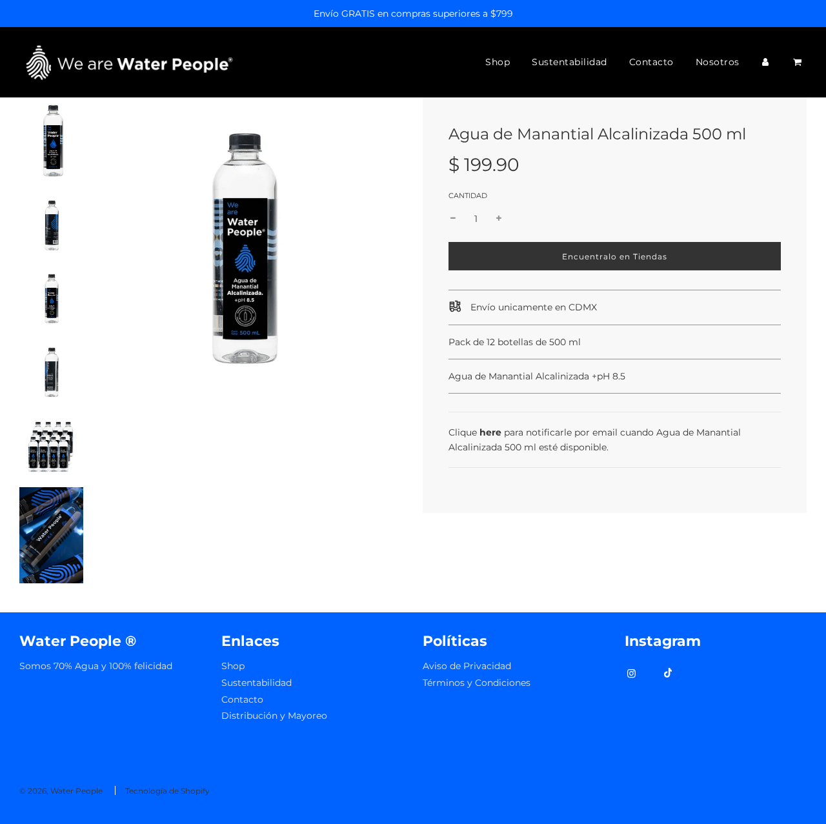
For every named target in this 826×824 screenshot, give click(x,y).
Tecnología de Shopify (167, 791)
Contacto (651, 62)
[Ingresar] (765, 62)
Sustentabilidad (569, 62)
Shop (497, 62)
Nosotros (718, 62)
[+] (498, 218)
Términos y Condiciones (476, 682)
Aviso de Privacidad (467, 666)
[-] (453, 218)
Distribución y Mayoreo (274, 715)
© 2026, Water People (61, 791)
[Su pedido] (798, 62)
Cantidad (467, 195)
